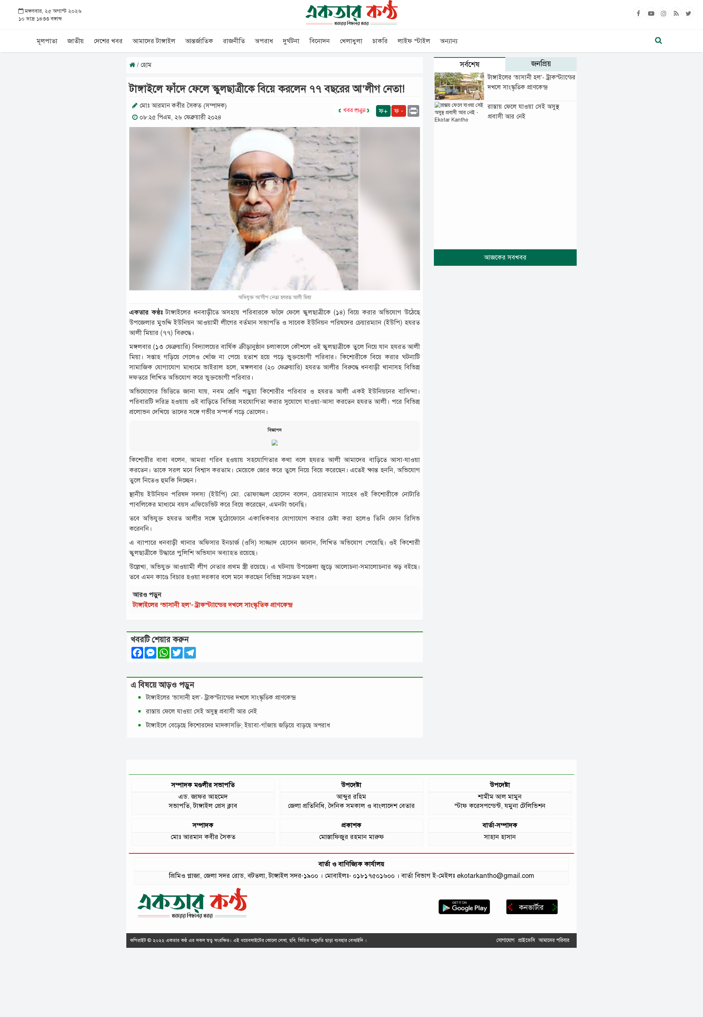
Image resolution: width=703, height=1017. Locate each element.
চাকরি (380, 41)
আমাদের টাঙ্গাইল (154, 41)
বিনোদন (319, 41)
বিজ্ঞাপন (275, 430)
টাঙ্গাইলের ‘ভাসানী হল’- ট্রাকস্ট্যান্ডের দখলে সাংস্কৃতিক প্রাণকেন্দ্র (214, 605)
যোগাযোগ (505, 940)
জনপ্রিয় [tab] (541, 63)
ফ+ (383, 111)
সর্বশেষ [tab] (470, 64)
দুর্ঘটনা (291, 41)
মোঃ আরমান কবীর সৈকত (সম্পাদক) (183, 105)
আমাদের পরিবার (554, 940)
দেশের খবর (108, 41)
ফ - (398, 111)
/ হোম (143, 65)
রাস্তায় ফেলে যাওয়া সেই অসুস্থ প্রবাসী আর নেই (201, 711)
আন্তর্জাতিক (199, 41)
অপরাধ (264, 41)
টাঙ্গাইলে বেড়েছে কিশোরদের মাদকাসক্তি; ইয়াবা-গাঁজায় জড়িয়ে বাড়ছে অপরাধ (239, 725)
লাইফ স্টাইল (414, 41)
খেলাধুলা (351, 41)
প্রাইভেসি (526, 940)
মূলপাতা (47, 41)
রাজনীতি (234, 41)
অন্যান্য (449, 41)
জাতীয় (75, 41)
